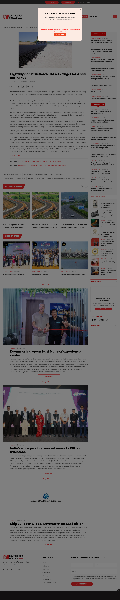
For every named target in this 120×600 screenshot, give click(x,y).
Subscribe (60, 34)
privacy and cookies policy (58, 29)
